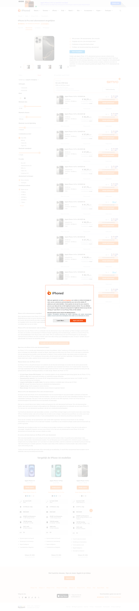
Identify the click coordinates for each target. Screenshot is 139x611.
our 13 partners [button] (67, 300)
